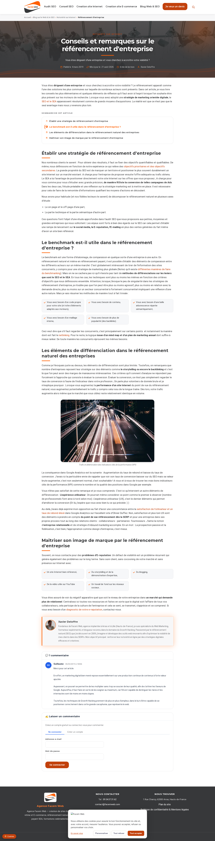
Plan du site (165, 804)
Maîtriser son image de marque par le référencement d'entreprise (86, 138)
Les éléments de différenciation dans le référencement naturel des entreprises (94, 132)
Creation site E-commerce (121, 6)
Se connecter (57, 765)
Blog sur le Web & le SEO (44, 17)
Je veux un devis (175, 6)
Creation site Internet (89, 6)
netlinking (64, 335)
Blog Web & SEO (150, 6)
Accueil (27, 17)
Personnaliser (101, 833)
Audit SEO (50, 6)
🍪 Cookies (9, 836)
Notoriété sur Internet (66, 17)
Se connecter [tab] (54, 732)
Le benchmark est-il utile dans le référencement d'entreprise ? (85, 127)
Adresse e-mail (53, 739)
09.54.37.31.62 (109, 799)
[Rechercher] (193, 7)
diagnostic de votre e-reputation (84, 609)
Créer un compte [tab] (75, 732)
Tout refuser (118, 833)
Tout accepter (136, 833)
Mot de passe (52, 751)
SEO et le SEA (49, 101)
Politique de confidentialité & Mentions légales (165, 809)
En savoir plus (77, 833)
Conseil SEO (66, 6)
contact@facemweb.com (107, 804)
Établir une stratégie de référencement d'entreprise (78, 121)
